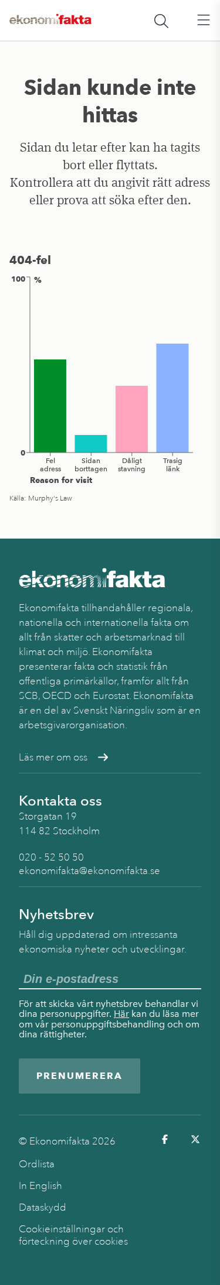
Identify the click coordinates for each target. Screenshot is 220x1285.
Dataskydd (42, 1207)
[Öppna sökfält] (161, 20)
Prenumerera (79, 1075)
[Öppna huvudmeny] (204, 20)
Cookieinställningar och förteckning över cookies (73, 1235)
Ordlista (37, 1164)
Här (121, 1013)
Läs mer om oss (53, 757)
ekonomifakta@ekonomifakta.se (89, 871)
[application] (110, 379)
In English (40, 1186)
